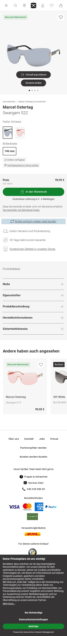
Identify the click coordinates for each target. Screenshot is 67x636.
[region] (33, 387)
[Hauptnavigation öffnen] (6, 5)
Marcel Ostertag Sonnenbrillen (32, 101)
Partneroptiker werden (33, 447)
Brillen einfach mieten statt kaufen (35, 221)
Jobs (42, 438)
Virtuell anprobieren (36, 74)
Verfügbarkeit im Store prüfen (23, 165)
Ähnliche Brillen (33, 83)
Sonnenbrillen (9, 101)
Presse (54, 438)
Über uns (14, 438)
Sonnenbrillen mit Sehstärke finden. (21, 210)
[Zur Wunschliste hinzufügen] (60, 17)
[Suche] (15, 5)
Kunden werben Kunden (33, 456)
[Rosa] (20, 132)
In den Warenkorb (36, 191)
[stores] (24, 5)
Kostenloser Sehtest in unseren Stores (32, 249)
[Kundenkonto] (42, 5)
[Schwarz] (7, 132)
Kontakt (29, 438)
